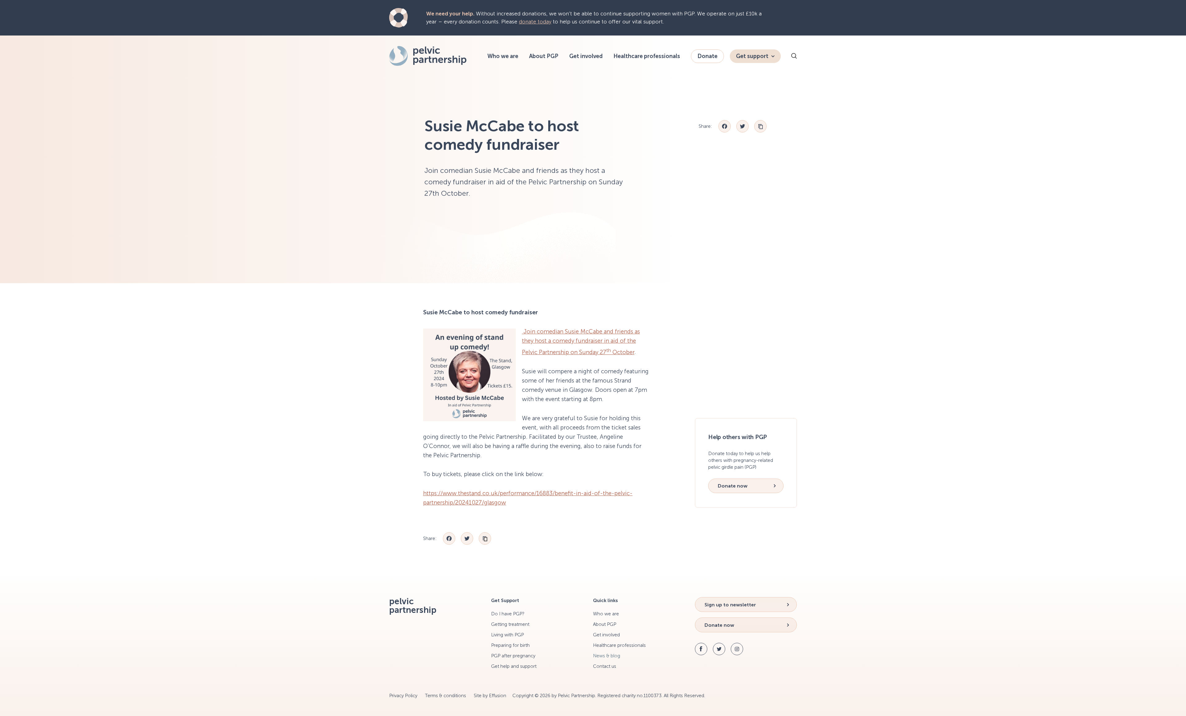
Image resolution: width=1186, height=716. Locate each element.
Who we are (502, 56)
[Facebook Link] (701, 649)
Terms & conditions (445, 695)
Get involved (586, 56)
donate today (535, 22)
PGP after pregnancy (513, 656)
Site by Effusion (490, 695)
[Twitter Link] (719, 649)
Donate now (732, 486)
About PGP (543, 56)
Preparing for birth (510, 645)
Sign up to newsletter (730, 605)
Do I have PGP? (507, 614)
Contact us (604, 666)
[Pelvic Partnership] (427, 63)
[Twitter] (742, 126)
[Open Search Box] (794, 56)
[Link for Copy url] (760, 126)
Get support (752, 56)
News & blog (606, 656)
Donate (707, 56)
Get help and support (513, 666)
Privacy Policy (403, 695)
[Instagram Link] (737, 649)
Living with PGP (507, 635)
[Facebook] (724, 126)
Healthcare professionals (646, 56)
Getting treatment (510, 624)
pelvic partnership (412, 605)
